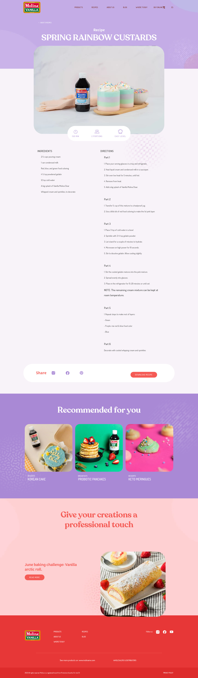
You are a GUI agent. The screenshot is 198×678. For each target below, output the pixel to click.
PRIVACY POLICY (168, 673)
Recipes (95, 7)
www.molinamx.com (87, 660)
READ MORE (34, 577)
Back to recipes (46, 23)
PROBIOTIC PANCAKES (92, 479)
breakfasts (82, 476)
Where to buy (141, 7)
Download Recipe (144, 375)
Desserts (31, 476)
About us (110, 7)
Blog (125, 7)
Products (78, 7)
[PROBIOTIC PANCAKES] (99, 448)
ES (172, 7)
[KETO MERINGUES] (149, 448)
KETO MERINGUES (139, 479)
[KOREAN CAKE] (48, 448)
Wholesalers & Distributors (124, 660)
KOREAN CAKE (37, 479)
